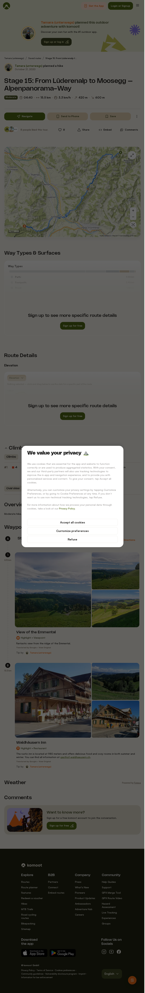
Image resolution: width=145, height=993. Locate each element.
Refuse (72, 539)
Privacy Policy (67, 508)
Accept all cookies (72, 522)
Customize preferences (72, 531)
